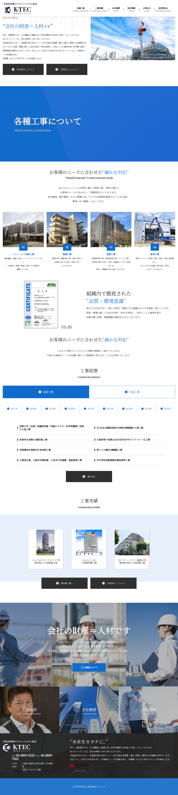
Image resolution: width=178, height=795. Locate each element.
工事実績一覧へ (66, 583)
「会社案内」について (24, 69)
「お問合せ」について (68, 69)
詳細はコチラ (91, 667)
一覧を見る (91, 476)
